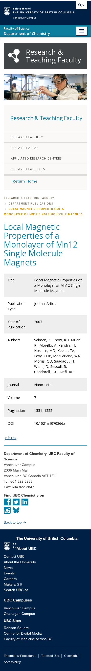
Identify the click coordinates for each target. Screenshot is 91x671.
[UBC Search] (81, 6)
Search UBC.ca (16, 590)
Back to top (13, 522)
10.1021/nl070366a (49, 423)
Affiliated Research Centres (36, 158)
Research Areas (24, 148)
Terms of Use (50, 656)
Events (9, 573)
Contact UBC (14, 556)
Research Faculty (27, 137)
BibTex (10, 437)
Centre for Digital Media (23, 633)
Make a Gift (13, 584)
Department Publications (31, 203)
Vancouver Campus (19, 608)
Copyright (71, 656)
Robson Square (16, 628)
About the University (20, 562)
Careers (10, 579)
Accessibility (12, 662)
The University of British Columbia (74, 10)
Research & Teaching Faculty (29, 198)
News (8, 568)
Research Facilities (28, 169)
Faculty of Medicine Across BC (28, 639)
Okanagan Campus (19, 614)
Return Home (25, 181)
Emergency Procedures (20, 656)
